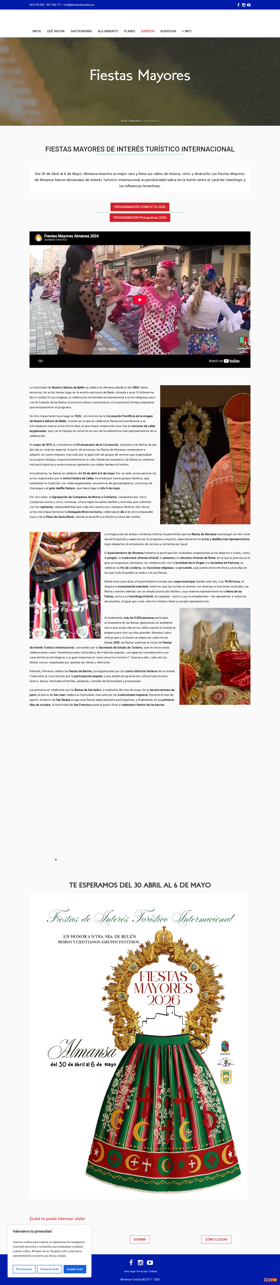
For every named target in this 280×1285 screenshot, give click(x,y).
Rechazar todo (49, 1269)
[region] (49, 1251)
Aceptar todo (75, 1269)
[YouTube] (248, 5)
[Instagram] (243, 5)
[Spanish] (274, 1279)
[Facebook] (238, 5)
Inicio (124, 121)
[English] (267, 1279)
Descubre (135, 121)
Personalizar (24, 1269)
